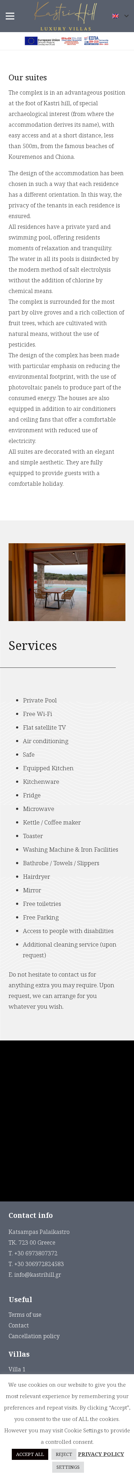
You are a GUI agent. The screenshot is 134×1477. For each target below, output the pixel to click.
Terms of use (25, 1315)
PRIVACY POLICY (101, 1453)
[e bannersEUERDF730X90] (67, 41)
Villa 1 (17, 1369)
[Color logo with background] (65, 16)
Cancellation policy (34, 1336)
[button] (120, 16)
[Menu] (10, 16)
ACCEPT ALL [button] (30, 1454)
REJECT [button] (64, 1454)
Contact (19, 1325)
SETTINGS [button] (68, 1467)
